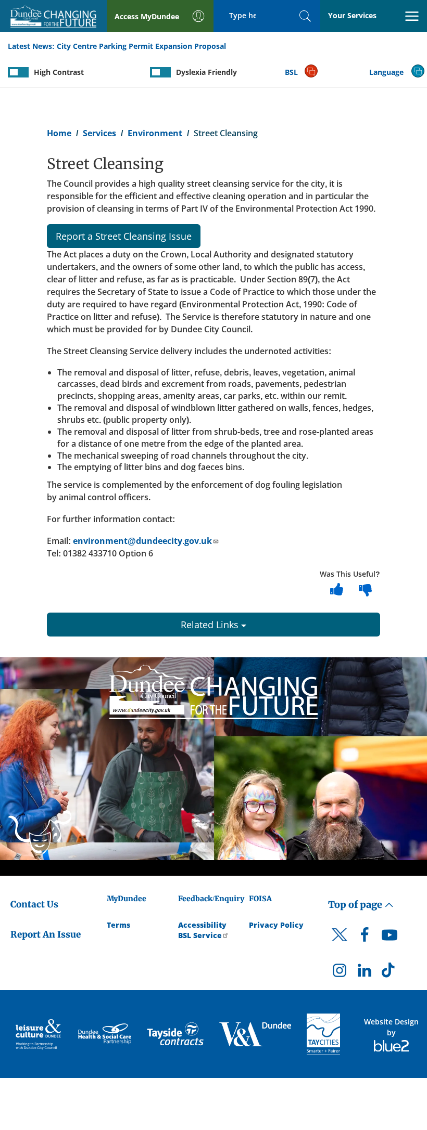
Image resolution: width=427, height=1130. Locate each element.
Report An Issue (45, 934)
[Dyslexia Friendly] (160, 72)
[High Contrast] (18, 72)
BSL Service (200, 935)
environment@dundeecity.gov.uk (142, 541)
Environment (155, 133)
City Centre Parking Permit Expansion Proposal (141, 46)
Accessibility (202, 925)
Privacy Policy (276, 925)
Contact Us (34, 904)
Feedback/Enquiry (211, 898)
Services (99, 133)
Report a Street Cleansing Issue (124, 236)
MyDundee (126, 898)
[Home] (213, 689)
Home (59, 133)
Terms (118, 925)
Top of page (356, 905)
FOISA (260, 898)
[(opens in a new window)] (39, 1034)
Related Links (211, 624)
